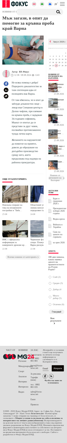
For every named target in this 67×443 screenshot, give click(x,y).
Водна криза (59, 219)
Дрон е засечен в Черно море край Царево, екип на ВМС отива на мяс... (59, 132)
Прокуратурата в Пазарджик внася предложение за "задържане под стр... (59, 163)
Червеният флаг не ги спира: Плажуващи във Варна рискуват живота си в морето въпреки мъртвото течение (41, 242)
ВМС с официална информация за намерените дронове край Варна (14, 242)
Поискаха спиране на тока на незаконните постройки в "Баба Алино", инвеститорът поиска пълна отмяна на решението (13, 208)
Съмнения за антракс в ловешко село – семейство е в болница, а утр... (59, 85)
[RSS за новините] (51, 376)
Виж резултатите (55, 319)
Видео (21, 392)
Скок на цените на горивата (57, 234)
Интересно (23, 387)
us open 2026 (59, 242)
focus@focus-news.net (37, 366)
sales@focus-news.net (36, 393)
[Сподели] (6, 96)
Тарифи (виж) (34, 378)
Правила (34, 404)
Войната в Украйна (57, 225)
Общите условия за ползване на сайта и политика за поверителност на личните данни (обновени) (33, 419)
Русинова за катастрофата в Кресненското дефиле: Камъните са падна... (59, 116)
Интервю (22, 381)
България (22, 356)
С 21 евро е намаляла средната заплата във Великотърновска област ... (59, 147)
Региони (22, 361)
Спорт (21, 371)
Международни (24, 366)
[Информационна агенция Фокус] (45, 376)
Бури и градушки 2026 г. (57, 201)
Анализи (22, 376)
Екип (33, 399)
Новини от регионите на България (55, 76)
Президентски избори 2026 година (59, 211)
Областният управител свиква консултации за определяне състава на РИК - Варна (41, 208)
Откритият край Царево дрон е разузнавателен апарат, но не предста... (59, 101)
